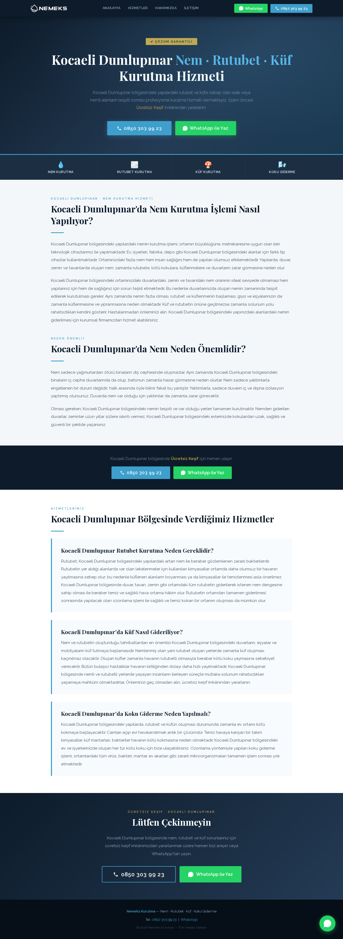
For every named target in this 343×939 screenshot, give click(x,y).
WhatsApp (254, 8)
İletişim (191, 8)
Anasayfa (112, 8)
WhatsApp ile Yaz (209, 128)
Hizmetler (138, 8)
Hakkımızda (166, 8)
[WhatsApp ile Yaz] (327, 923)
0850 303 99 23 (294, 8)
